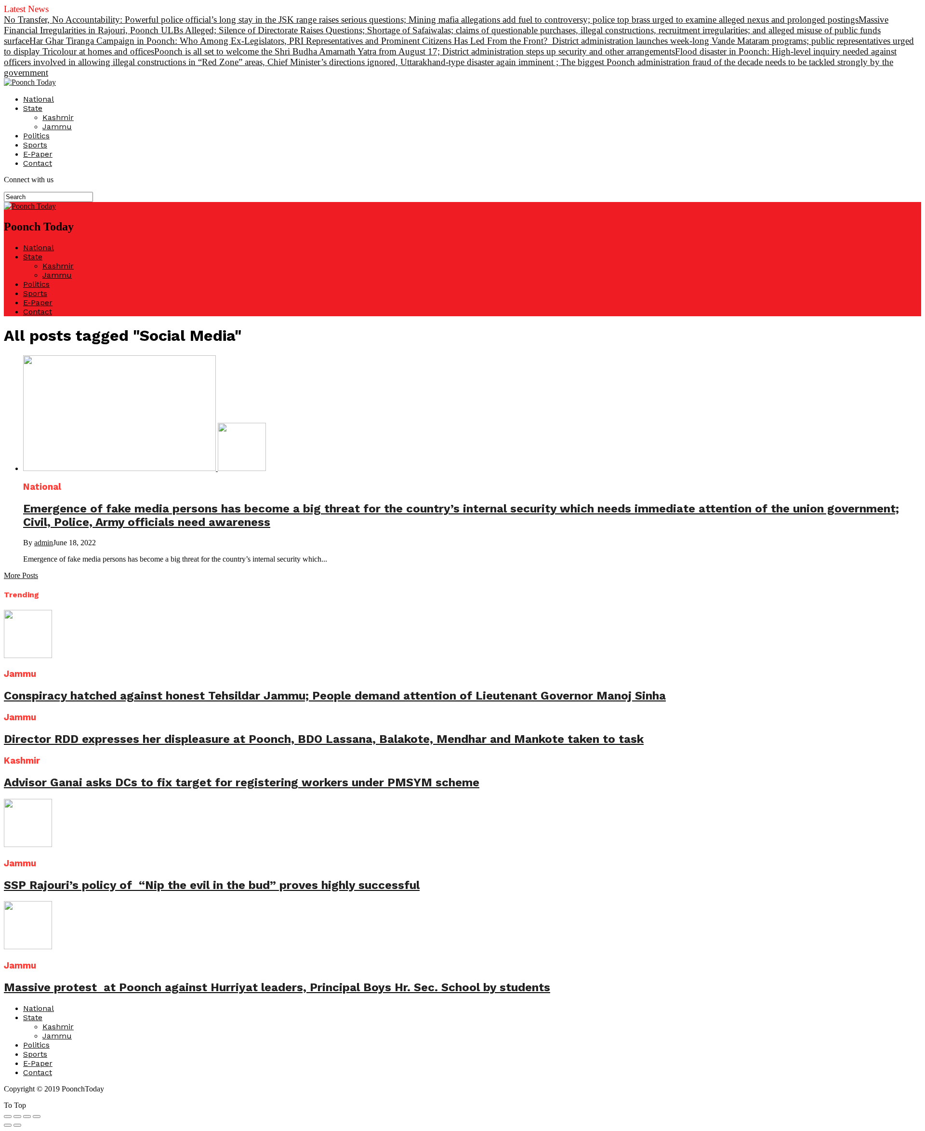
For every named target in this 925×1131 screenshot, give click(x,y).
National (38, 99)
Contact (37, 163)
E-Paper (38, 154)
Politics (36, 135)
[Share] (17, 1116)
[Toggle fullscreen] (27, 1116)
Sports (35, 144)
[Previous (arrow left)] (8, 1125)
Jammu (57, 126)
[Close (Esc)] (8, 1116)
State (32, 108)
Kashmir (58, 117)
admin (43, 543)
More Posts (21, 575)
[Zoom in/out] (36, 1116)
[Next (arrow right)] (17, 1125)
